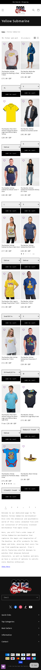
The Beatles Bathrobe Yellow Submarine (28, 72)
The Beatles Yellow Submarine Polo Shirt (28, 246)
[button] (2, 10)
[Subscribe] (36, 597)
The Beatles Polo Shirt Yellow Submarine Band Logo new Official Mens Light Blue (9, 417)
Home (3, 32)
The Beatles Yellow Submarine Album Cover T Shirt (10, 189)
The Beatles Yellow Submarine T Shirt (27, 302)
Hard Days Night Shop (17, 666)
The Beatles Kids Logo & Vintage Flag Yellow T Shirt (10, 302)
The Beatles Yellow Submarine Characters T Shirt (29, 359)
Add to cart (11, 94)
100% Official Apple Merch (20, 2)
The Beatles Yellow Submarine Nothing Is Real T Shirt (10, 73)
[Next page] (35, 507)
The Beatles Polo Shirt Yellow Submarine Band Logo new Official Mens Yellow (9, 131)
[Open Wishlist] (3, 667)
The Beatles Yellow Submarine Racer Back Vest (11, 246)
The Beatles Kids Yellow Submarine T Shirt (9, 358)
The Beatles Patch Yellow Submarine (29, 474)
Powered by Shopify (28, 666)
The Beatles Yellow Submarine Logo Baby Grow (30, 415)
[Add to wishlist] (4, 44)
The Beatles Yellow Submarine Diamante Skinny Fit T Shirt (30, 189)
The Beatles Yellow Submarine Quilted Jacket (29, 129)
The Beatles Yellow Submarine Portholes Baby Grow (10, 475)
